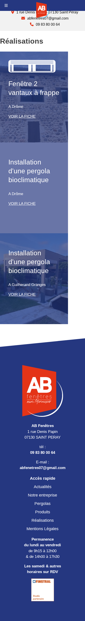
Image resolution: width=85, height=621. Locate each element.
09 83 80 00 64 (42, 452)
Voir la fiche (22, 116)
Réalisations (43, 520)
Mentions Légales (42, 529)
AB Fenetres (42, 10)
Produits (42, 512)
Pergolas (42, 503)
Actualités (42, 486)
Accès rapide (42, 478)
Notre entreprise (42, 495)
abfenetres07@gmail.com (43, 468)
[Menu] (6, 5)
